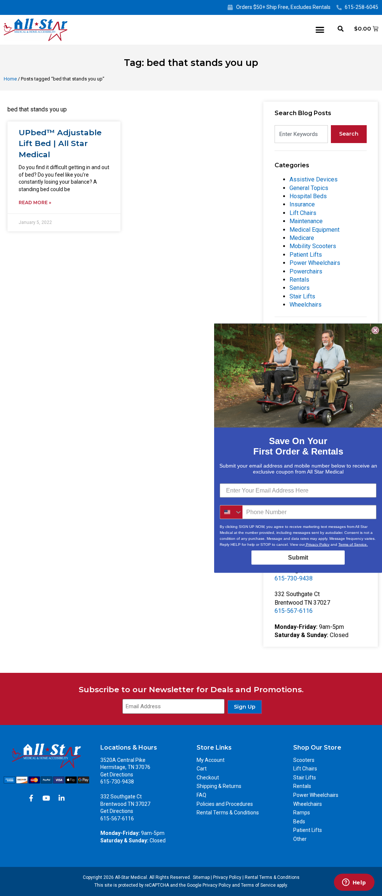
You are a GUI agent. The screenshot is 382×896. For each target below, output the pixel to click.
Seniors (299, 287)
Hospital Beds (308, 196)
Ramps (301, 813)
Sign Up (245, 706)
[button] (320, 30)
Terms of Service (258, 885)
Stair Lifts (302, 296)
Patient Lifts (305, 254)
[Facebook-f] (31, 798)
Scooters (303, 760)
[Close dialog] (375, 330)
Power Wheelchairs (314, 262)
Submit (298, 557)
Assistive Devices (313, 179)
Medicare (301, 237)
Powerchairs (305, 271)
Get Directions (116, 775)
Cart (202, 769)
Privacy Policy (227, 877)
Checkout (208, 778)
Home (10, 79)
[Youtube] (46, 798)
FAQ (201, 795)
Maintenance (306, 221)
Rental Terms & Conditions (228, 813)
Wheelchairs (305, 304)
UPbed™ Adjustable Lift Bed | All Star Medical (60, 143)
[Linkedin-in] (61, 798)
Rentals (299, 279)
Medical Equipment (314, 229)
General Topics (308, 187)
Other (300, 839)
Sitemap (201, 877)
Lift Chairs (302, 212)
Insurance (302, 204)
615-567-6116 (294, 610)
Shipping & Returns (219, 786)
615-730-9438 (294, 578)
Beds (299, 821)
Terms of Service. (353, 544)
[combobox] (301, 134)
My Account (211, 760)
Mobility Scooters (312, 246)
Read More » (35, 202)
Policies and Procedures (225, 804)
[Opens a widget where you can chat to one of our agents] (354, 883)
